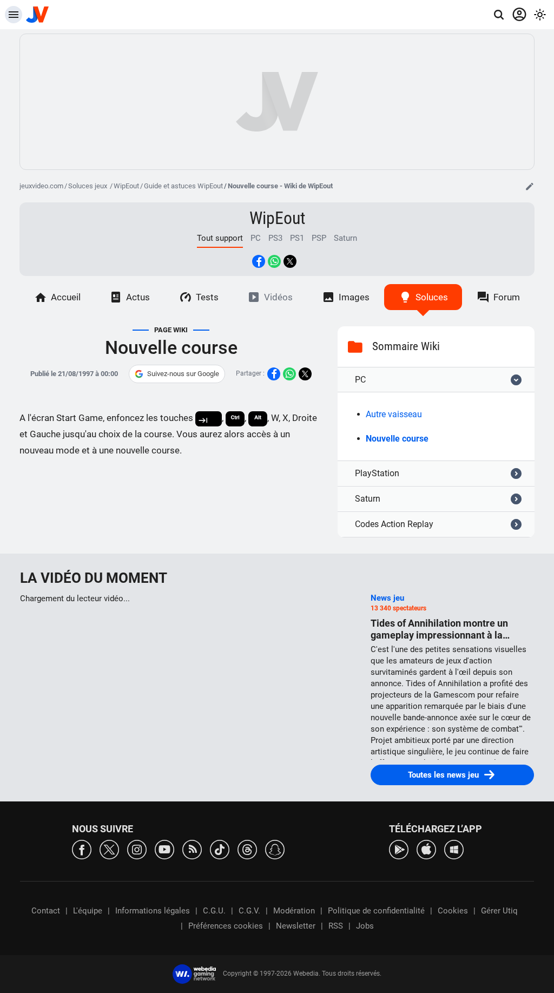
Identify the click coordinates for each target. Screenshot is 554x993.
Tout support (220, 238)
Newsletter (295, 926)
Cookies (453, 911)
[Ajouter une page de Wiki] (530, 186)
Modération (294, 911)
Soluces (432, 297)
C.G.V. (249, 911)
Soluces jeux (88, 186)
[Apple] (426, 848)
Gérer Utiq (499, 911)
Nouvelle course (397, 438)
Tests (207, 297)
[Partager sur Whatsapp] (274, 261)
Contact (45, 911)
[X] (109, 848)
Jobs (365, 926)
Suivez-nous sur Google (183, 374)
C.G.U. (214, 911)
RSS (335, 926)
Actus (138, 297)
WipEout (126, 186)
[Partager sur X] (289, 261)
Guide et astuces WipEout (183, 186)
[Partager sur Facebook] (258, 261)
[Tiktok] (219, 848)
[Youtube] (164, 848)
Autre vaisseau (394, 414)
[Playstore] (398, 848)
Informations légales (152, 911)
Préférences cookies (225, 926)
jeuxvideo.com (41, 186)
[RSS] (192, 848)
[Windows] (454, 848)
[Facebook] (81, 848)
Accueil (66, 297)
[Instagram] (137, 848)
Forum (506, 297)
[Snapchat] (275, 848)
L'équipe (87, 911)
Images (354, 297)
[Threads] (247, 848)
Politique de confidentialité (376, 911)
